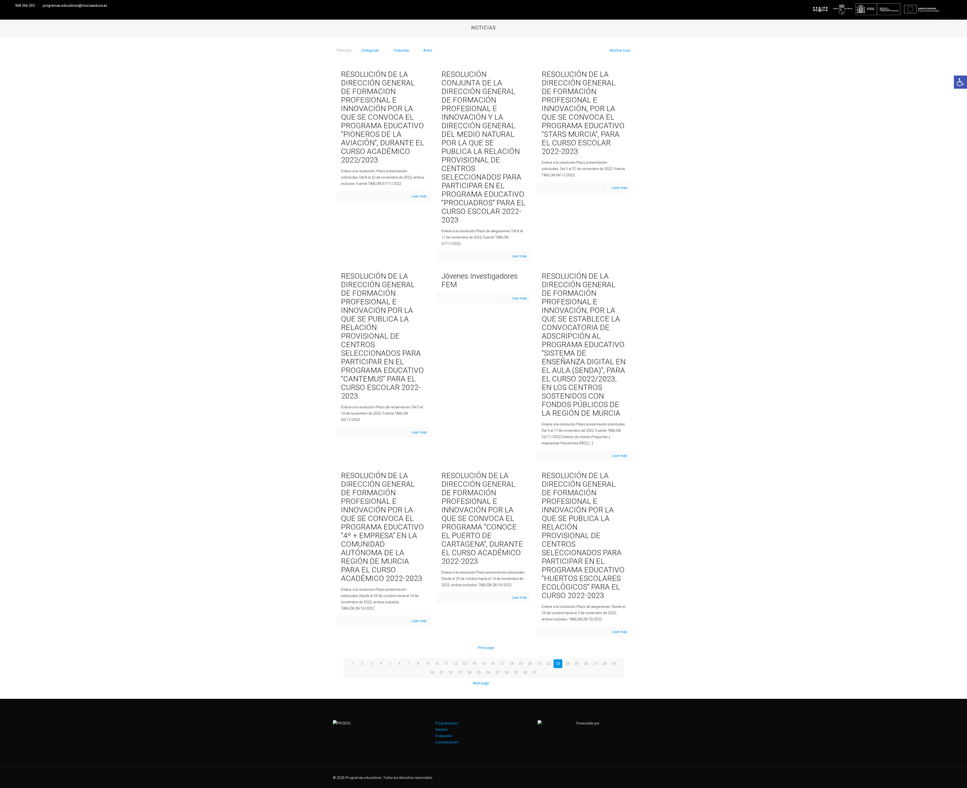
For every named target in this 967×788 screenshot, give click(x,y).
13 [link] (465, 664)
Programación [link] (446, 723)
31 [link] (441, 672)
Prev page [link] (486, 648)
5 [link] (390, 664)
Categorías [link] (370, 50)
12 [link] (456, 664)
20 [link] (530, 664)
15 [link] (483, 664)
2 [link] (362, 664)
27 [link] (595, 664)
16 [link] (493, 664)
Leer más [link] (419, 196)
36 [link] (488, 672)
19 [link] (521, 664)
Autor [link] (427, 50)
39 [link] (516, 672)
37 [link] (497, 672)
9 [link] (428, 664)
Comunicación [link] (446, 742)
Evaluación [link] (444, 736)
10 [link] (437, 664)
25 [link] (577, 664)
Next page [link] (481, 683)
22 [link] (549, 664)
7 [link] (409, 664)
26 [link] (586, 664)
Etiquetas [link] (401, 50)
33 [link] (460, 672)
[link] (960, 82)
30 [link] (432, 672)
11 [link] (446, 664)
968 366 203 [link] (25, 6)
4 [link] (381, 664)
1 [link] (353, 664)
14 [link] (474, 664)
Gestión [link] (441, 730)
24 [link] (567, 664)
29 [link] (614, 664)
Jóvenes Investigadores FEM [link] (479, 280)
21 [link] (539, 664)
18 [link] (511, 664)
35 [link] (479, 672)
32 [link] (451, 672)
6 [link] (400, 664)
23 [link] (558, 664)
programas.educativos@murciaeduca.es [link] (75, 6)
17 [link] (502, 664)
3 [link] (372, 664)
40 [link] (525, 672)
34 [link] (469, 672)
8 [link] (418, 664)
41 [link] (535, 672)
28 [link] (605, 664)
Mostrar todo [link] (620, 50)
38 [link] (507, 672)
